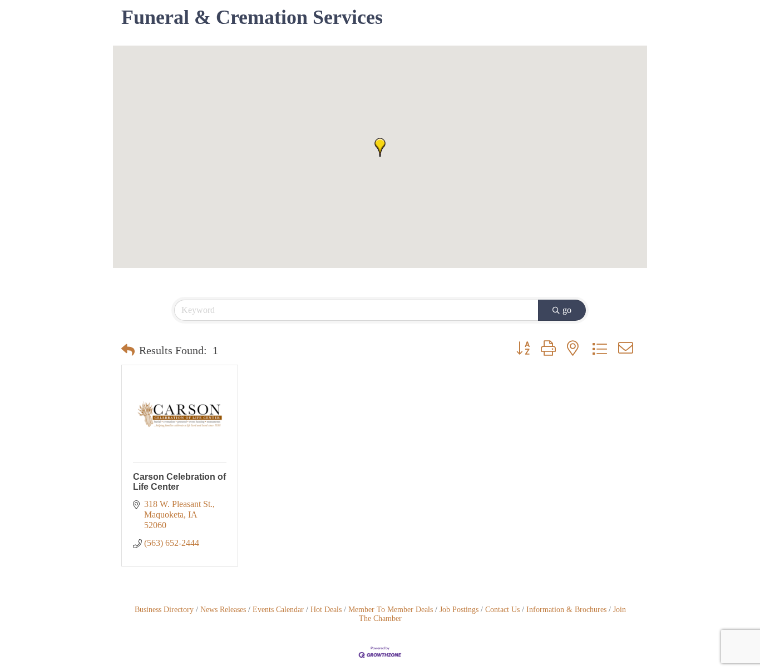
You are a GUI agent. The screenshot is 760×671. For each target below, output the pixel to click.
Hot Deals (326, 609)
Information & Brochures (566, 609)
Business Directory (164, 609)
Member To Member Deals (390, 609)
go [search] (566, 310)
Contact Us (502, 609)
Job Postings (459, 609)
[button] (380, 147)
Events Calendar (278, 609)
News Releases (223, 609)
